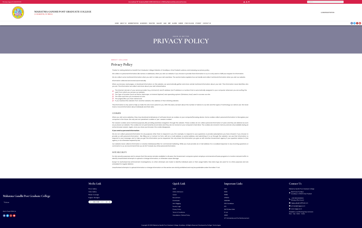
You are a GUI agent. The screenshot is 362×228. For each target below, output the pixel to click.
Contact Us (207, 23)
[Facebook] (352, 23)
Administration (133, 23)
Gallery (159, 23)
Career (180, 23)
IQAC (165, 23)
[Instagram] (357, 23)
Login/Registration (327, 12)
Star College (189, 23)
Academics (143, 23)
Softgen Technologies (214, 225)
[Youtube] (360, 23)
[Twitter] (354, 23)
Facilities (152, 23)
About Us (123, 23)
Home (117, 23)
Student (198, 23)
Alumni (174, 23)
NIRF (169, 23)
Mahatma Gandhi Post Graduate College (26, 196)
